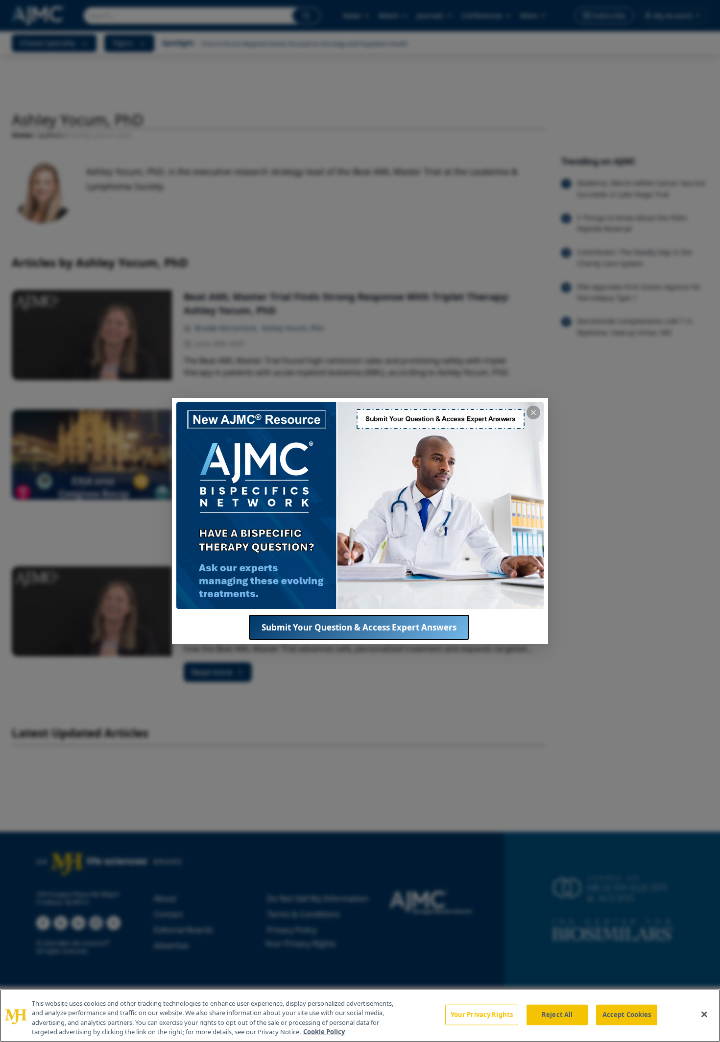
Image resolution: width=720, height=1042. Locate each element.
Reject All (557, 1014)
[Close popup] (533, 412)
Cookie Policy (324, 1031)
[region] (360, 1015)
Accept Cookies (626, 1014)
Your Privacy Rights (482, 1014)
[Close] (704, 1014)
